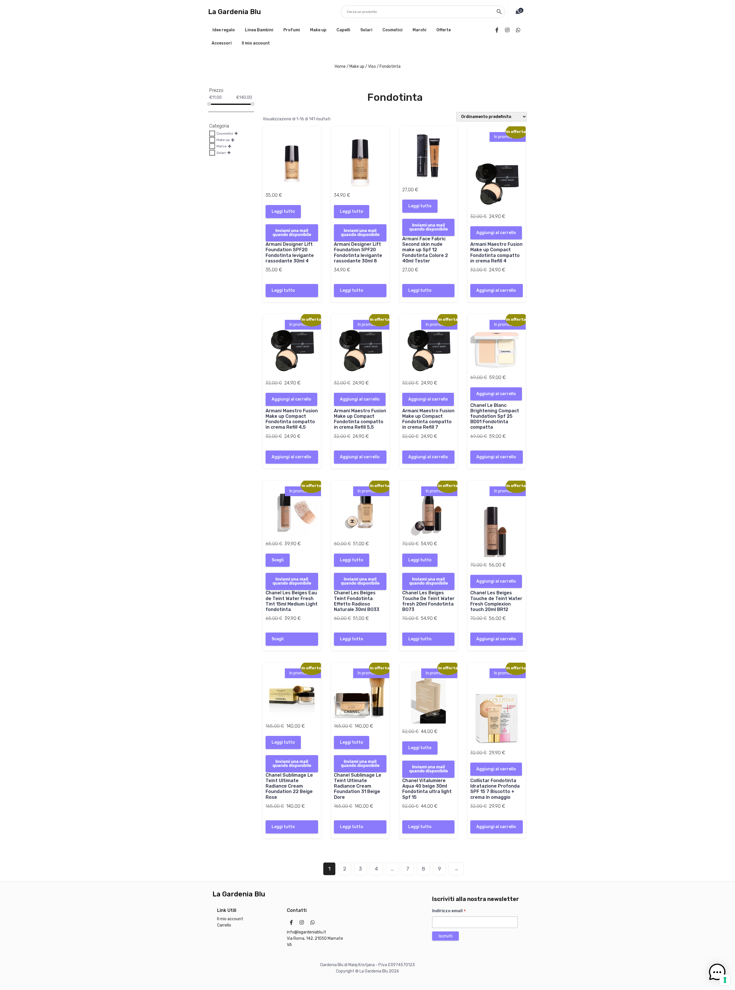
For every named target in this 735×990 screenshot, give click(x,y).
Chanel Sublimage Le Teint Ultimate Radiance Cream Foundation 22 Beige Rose (289, 786)
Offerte (443, 30)
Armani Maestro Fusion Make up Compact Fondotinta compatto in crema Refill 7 (428, 419)
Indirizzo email (449, 911)
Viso (372, 66)
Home (340, 66)
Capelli (343, 30)
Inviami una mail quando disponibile (291, 232)
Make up (318, 30)
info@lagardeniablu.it (306, 932)
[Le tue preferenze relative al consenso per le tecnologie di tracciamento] (724, 979)
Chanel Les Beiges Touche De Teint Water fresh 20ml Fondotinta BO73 (428, 601)
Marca (221, 146)
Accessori (222, 43)
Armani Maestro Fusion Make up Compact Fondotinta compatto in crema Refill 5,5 (360, 419)
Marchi (419, 30)
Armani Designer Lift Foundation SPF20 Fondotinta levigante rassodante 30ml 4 (290, 252)
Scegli (278, 560)
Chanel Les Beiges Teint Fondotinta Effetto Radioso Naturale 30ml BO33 (356, 601)
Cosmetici (392, 30)
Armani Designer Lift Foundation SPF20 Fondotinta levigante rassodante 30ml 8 (358, 252)
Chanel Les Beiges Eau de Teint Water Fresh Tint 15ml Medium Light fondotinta (292, 601)
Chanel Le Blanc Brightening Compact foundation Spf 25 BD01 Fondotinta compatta (494, 416)
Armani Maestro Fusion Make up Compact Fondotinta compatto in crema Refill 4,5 (292, 419)
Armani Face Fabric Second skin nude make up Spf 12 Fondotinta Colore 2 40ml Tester (425, 250)
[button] (717, 972)
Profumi (291, 30)
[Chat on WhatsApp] (519, 30)
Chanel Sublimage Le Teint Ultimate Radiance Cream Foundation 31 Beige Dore (357, 786)
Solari (366, 30)
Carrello (224, 925)
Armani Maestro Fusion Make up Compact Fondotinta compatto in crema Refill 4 (496, 252)
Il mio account (256, 43)
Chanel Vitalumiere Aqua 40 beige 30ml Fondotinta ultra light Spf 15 (427, 789)
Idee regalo (223, 30)
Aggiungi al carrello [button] (496, 232)
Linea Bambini (259, 30)
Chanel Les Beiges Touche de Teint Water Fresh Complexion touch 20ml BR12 (496, 601)
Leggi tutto (283, 211)
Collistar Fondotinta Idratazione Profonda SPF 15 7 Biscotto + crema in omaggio (495, 789)
